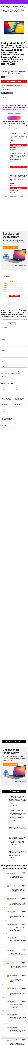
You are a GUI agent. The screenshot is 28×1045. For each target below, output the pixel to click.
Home (2, 6)
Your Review (4, 327)
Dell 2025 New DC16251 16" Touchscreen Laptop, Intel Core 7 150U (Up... (18, 955)
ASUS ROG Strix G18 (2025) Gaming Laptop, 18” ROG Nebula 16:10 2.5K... (18, 993)
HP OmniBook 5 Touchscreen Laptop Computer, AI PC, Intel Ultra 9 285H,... (17, 890)
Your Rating (4, 323)
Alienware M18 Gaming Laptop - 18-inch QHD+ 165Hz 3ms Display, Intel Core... (18, 929)
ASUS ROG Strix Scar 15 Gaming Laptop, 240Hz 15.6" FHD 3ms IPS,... (18, 1019)
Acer (9, 833)
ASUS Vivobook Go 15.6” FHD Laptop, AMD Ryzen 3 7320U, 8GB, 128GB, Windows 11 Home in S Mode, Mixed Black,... (18, 136)
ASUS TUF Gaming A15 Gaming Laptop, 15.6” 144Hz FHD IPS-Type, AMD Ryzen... (17, 1006)
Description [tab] (4, 97)
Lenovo (10, 807)
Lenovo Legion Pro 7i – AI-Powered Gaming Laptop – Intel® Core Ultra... (17, 878)
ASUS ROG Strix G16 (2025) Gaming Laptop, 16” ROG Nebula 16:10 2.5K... (18, 916)
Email (2, 366)
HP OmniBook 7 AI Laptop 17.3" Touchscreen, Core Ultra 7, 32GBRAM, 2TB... (17, 1032)
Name (3, 361)
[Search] (26, 2)
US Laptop (15, 6)
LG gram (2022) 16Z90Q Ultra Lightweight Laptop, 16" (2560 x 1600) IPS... (17, 980)
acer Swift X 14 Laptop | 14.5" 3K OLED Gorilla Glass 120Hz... (18, 967)
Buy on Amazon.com (14, 81)
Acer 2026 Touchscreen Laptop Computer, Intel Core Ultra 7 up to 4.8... (18, 942)
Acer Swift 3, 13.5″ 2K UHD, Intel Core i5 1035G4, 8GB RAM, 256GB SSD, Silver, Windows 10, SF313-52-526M (17, 828)
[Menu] (1, 2)
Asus (3, 87)
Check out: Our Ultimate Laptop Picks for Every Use (14, 72)
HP (9, 822)
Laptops (8, 6)
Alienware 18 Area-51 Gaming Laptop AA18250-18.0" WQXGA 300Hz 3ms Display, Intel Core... (17, 903)
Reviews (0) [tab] (5, 100)
